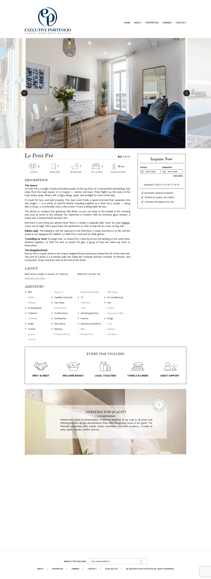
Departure (167, 167)
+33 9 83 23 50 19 (170, 184)
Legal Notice (111, 568)
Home (127, 22)
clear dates (178, 175)
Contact (181, 22)
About (138, 22)
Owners (167, 22)
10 (121, 166)
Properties (152, 22)
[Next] (186, 93)
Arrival (143, 167)
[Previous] (24, 93)
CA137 (124, 156)
